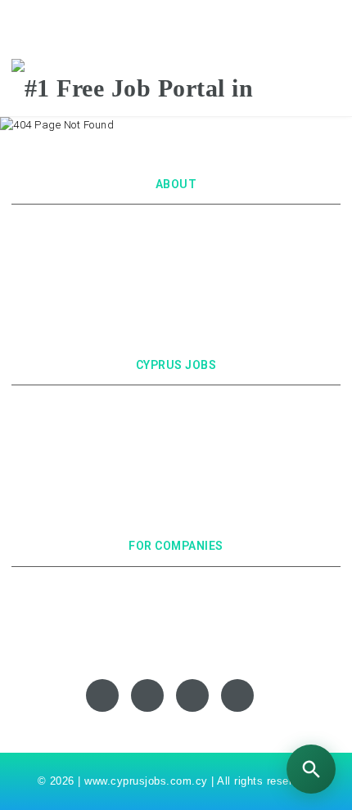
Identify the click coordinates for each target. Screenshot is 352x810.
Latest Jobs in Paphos (176, 466)
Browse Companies (176, 608)
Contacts (176, 285)
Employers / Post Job (176, 589)
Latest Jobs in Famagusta (176, 486)
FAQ (176, 305)
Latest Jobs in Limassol (176, 427)
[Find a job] (311, 769)
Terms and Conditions (176, 265)
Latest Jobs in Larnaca (176, 446)
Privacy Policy (176, 246)
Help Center (176, 628)
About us (176, 226)
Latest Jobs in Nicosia (176, 407)
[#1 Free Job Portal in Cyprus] (176, 87)
